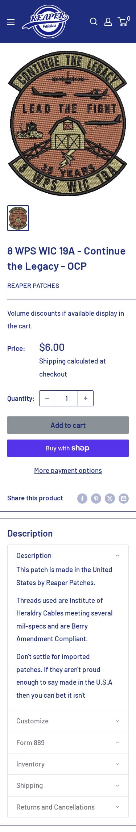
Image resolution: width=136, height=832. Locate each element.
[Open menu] (11, 22)
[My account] (108, 22)
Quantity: (21, 398)
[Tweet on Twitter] (110, 497)
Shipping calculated (68, 361)
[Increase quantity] (85, 398)
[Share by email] (124, 497)
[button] (68, 555)
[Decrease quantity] (47, 398)
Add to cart (68, 425)
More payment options (68, 470)
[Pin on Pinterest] (96, 497)
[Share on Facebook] (82, 497)
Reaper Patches (33, 285)
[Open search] (94, 22)
